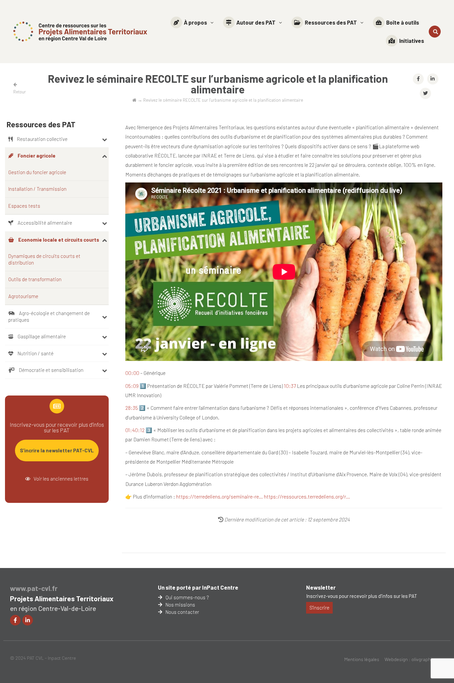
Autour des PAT (256, 22)
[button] (192, 22)
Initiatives (411, 40)
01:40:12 (135, 430)
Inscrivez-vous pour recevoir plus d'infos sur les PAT (361, 596)
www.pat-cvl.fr (33, 588)
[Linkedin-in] (27, 620)
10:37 (290, 386)
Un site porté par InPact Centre (198, 587)
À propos (195, 22)
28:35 (131, 407)
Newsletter (321, 587)
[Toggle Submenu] (104, 139)
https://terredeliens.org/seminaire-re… (219, 496)
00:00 (132, 373)
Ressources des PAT (331, 22)
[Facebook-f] (15, 620)
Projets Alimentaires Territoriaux (61, 598)
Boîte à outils (402, 22)
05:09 (132, 386)
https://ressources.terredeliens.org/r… (307, 496)
